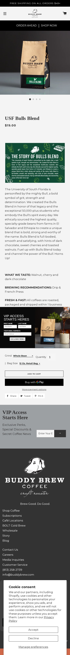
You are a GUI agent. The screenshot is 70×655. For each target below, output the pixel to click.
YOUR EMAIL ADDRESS (12, 331)
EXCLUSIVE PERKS (17, 339)
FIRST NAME (8, 323)
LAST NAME (22, 323)
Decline (33, 638)
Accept (33, 629)
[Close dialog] (68, 308)
